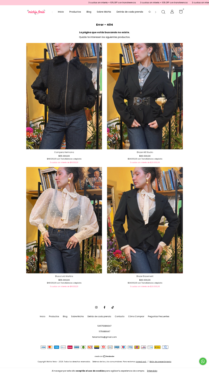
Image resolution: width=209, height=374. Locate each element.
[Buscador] (163, 12)
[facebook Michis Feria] (104, 307)
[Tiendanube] (104, 356)
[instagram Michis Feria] (96, 307)
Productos (75, 11)
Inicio (61, 11)
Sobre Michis (104, 11)
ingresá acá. (141, 361)
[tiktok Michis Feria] (112, 307)
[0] (180, 12)
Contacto (119, 316)
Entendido (152, 370)
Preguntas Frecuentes (158, 316)
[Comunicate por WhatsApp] (203, 361)
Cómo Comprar (136, 316)
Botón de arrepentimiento (160, 361)
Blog (89, 11)
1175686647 (104, 331)
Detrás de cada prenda (130, 11)
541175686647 (104, 325)
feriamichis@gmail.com (104, 337)
